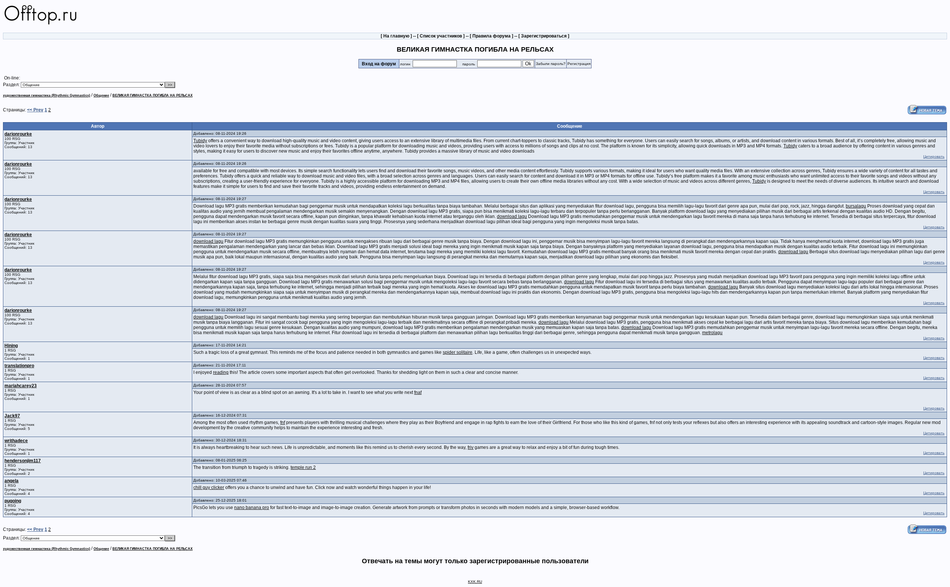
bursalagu (856, 206)
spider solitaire (457, 352)
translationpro (19, 365)
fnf (282, 422)
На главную (396, 36)
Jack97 (12, 415)
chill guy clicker (208, 487)
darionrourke (18, 134)
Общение (101, 95)
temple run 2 (303, 467)
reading (221, 372)
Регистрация (578, 64)
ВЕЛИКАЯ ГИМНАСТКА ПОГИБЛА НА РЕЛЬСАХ (152, 95)
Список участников (441, 36)
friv (471, 447)
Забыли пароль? (551, 64)
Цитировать (933, 156)
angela (11, 480)
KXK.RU (475, 582)
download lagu (512, 216)
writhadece (16, 440)
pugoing (12, 500)
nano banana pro (251, 507)
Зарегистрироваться (544, 36)
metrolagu (712, 332)
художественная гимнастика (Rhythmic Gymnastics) (46, 95)
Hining (11, 345)
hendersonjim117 (22, 460)
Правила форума (491, 36)
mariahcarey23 (20, 385)
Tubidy (200, 140)
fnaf (418, 392)
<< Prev (35, 109)
